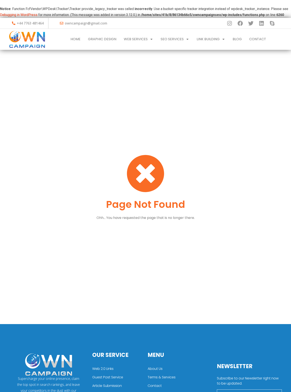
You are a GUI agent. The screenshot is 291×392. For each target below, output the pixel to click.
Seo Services (172, 39)
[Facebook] (240, 23)
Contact (257, 39)
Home (76, 39)
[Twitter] (250, 23)
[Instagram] (229, 23)
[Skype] (272, 23)
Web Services (136, 39)
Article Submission (107, 385)
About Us (155, 368)
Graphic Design (102, 39)
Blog (237, 39)
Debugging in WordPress (18, 15)
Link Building (208, 39)
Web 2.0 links (103, 368)
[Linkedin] (261, 23)
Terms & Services (162, 377)
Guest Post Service (107, 377)
